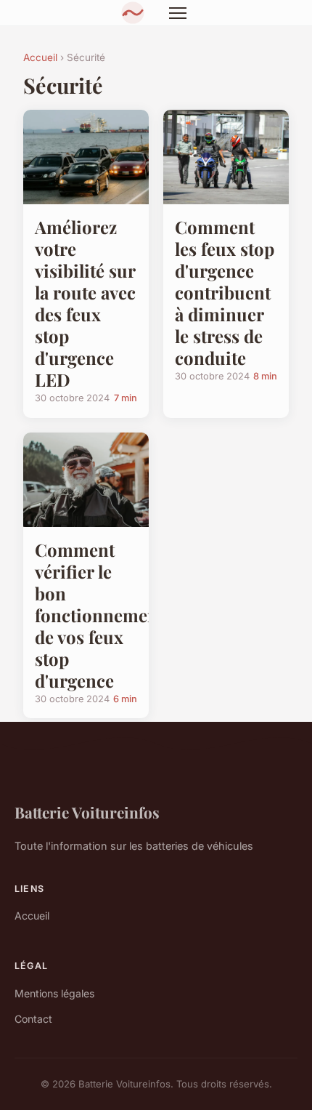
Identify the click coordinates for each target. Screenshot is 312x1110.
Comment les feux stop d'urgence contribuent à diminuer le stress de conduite (224, 292)
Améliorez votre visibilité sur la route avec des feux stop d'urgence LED (85, 303)
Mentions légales (54, 993)
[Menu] (177, 13)
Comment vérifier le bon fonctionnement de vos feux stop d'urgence (99, 615)
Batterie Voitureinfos (87, 812)
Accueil (40, 57)
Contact (33, 1019)
